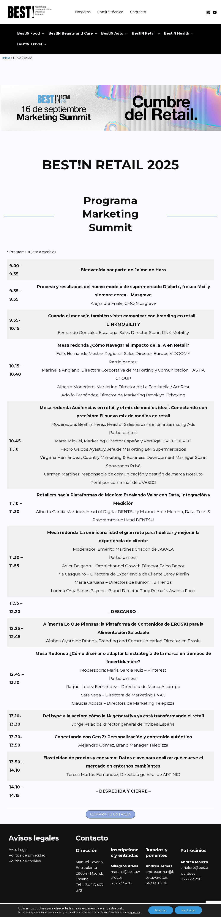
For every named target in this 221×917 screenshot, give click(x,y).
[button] (42, 33)
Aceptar (161, 910)
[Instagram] (208, 12)
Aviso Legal (18, 850)
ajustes (134, 912)
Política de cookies (25, 861)
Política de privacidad (27, 855)
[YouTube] (215, 12)
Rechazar (188, 910)
